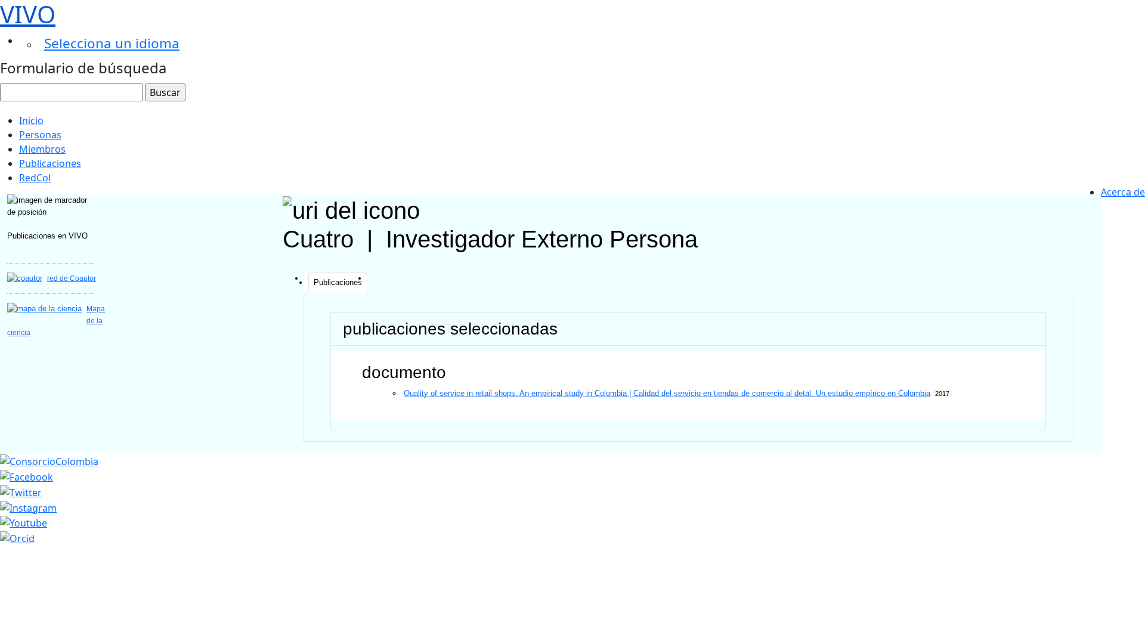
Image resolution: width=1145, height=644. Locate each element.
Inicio (31, 120)
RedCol (35, 177)
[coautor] (24, 278)
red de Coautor (71, 278)
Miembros (42, 149)
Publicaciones (50, 163)
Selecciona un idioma (112, 43)
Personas (40, 134)
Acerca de (1123, 192)
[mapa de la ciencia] (44, 308)
